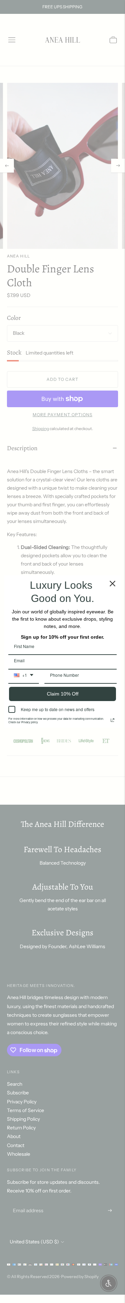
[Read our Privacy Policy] (112, 720)
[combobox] (23, 677)
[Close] (112, 583)
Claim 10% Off (62, 694)
